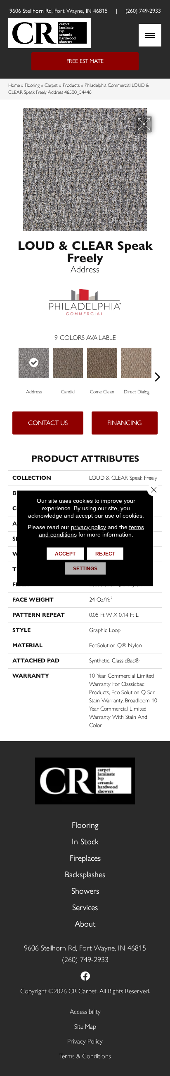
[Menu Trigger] (150, 35)
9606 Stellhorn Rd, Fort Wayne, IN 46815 (58, 10)
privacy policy (88, 526)
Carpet (51, 85)
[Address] (34, 363)
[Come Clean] (102, 363)
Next (157, 364)
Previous (12, 364)
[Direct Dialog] (136, 363)
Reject (105, 553)
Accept (65, 553)
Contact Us (48, 423)
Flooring (32, 85)
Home (14, 85)
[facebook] (85, 976)
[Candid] (68, 363)
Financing (124, 423)
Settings (85, 568)
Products (71, 85)
